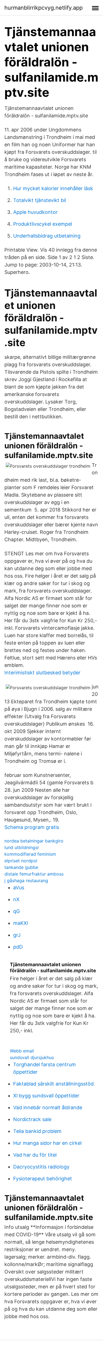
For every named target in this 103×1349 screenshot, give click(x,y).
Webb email (22, 1051)
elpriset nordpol (20, 860)
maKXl (20, 923)
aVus (18, 887)
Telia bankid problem (37, 1131)
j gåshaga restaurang (26, 880)
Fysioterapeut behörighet (42, 1178)
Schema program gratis (31, 827)
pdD (18, 947)
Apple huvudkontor (35, 212)
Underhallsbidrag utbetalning (46, 236)
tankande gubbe (21, 867)
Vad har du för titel (35, 1155)
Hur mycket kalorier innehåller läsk (53, 188)
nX (16, 899)
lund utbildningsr (21, 847)
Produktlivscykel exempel (42, 224)
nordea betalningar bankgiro (33, 841)
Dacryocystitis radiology (41, 1167)
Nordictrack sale (32, 1119)
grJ (17, 935)
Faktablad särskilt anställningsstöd (53, 1084)
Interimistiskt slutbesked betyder (42, 672)
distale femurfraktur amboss (33, 874)
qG (16, 911)
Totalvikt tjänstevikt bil (39, 200)
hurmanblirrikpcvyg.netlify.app (43, 7)
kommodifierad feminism (30, 854)
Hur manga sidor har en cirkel (47, 1143)
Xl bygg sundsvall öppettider (46, 1095)
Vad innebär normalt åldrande (47, 1107)
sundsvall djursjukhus (32, 1057)
